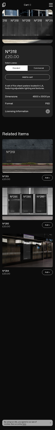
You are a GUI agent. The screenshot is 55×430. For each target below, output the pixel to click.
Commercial (39, 68)
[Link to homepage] (13, 5)
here (24, 424)
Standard (16, 68)
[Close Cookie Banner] (50, 423)
